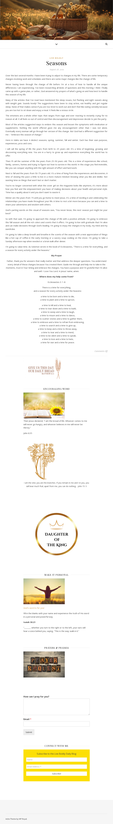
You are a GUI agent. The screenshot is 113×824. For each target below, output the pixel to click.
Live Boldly (56, 58)
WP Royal (23, 819)
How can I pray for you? (36, 696)
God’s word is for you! (33, 608)
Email (27, 719)
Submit (29, 732)
